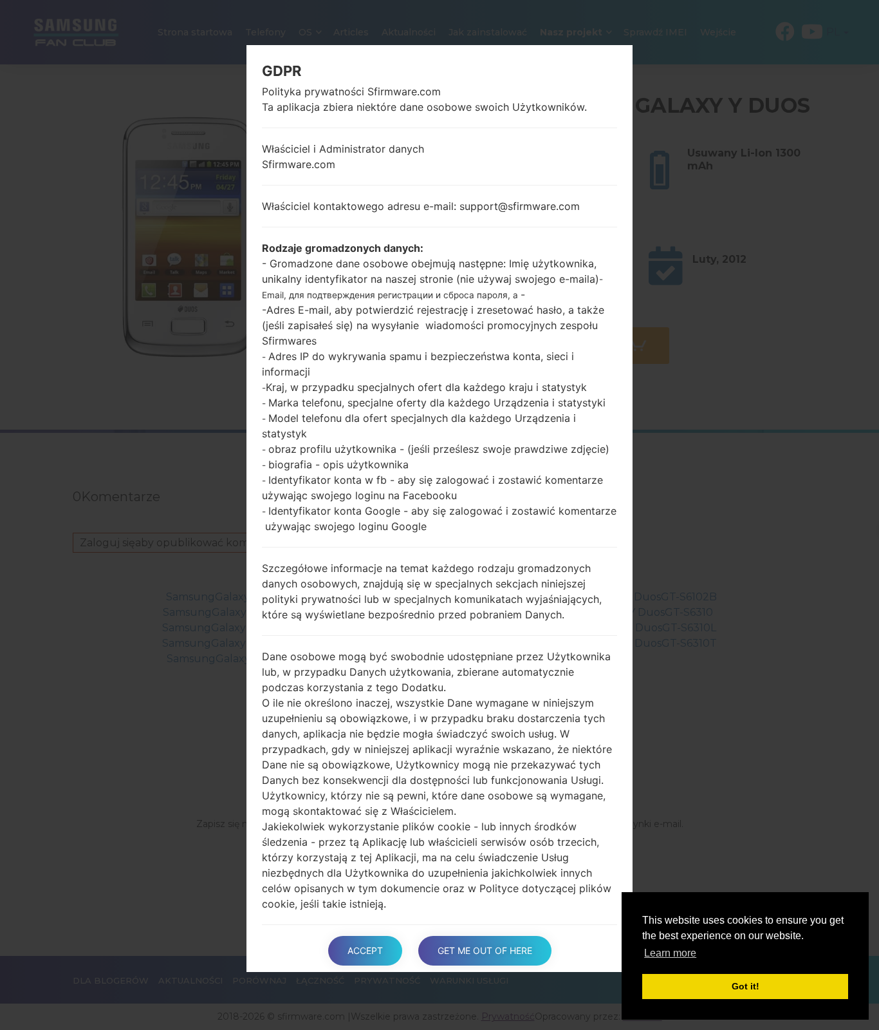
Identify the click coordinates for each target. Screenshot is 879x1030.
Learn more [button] (670, 953)
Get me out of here (485, 950)
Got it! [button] (745, 986)
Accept (365, 950)
